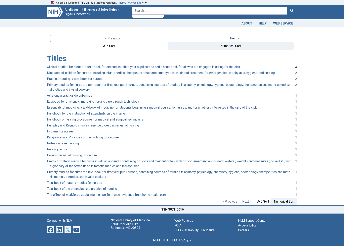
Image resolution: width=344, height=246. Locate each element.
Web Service (283, 23)
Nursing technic (57, 149)
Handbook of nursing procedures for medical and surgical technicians (95, 119)
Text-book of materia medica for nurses (74, 183)
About (246, 23)
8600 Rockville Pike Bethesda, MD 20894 (125, 226)
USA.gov (185, 240)
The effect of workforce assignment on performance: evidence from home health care (106, 195)
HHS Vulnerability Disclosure (194, 230)
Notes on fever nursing (63, 143)
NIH (165, 240)
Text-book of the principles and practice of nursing (82, 189)
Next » (234, 38)
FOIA (177, 225)
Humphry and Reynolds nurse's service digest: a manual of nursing (93, 125)
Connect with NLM (59, 220)
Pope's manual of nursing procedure (72, 155)
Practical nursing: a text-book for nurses (75, 79)
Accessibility (247, 225)
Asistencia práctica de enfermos (69, 95)
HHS (173, 240)
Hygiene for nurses (60, 131)
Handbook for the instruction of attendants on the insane (86, 113)
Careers (243, 230)
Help (263, 23)
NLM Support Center (252, 220)
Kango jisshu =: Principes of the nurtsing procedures (83, 137)
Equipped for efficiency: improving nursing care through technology (93, 101)
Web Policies (183, 220)
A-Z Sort (109, 46)
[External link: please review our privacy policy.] (50, 229)
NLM (156, 240)
